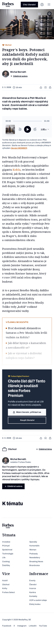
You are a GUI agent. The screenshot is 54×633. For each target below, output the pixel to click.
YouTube (43, 626)
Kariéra (32, 592)
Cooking (6, 561)
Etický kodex (34, 604)
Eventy (32, 580)
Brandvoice (34, 565)
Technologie (7, 554)
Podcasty (33, 554)
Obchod (5, 584)
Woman (32, 550)
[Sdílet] (41, 87)
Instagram (21, 626)
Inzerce (32, 588)
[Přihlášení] (42, 4)
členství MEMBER (19, 148)
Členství (32, 584)
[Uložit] (45, 87)
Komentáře (34, 546)
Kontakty (33, 596)
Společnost (7, 550)
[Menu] (49, 4)
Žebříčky (6, 565)
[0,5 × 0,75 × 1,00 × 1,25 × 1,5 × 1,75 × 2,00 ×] (45, 129)
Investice (6, 542)
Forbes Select (8, 592)
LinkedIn (33, 626)
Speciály (33, 542)
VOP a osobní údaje (38, 600)
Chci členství (29, 5)
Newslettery (34, 557)
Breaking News (36, 561)
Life (3, 557)
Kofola (17, 169)
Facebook (6, 626)
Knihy (4, 588)
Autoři (5, 580)
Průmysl (6, 546)
